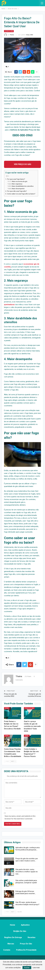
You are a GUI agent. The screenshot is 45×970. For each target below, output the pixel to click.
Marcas (11, 944)
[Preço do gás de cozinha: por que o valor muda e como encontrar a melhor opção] (9, 861)
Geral (7, 708)
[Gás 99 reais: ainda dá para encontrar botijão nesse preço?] (9, 905)
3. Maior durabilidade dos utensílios (21, 186)
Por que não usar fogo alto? (17, 191)
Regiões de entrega (13, 937)
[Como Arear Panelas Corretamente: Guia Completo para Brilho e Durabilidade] (12, 741)
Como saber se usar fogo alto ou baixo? (21, 194)
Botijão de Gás (19, 931)
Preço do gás (29, 708)
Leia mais (36, 967)
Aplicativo (25, 925)
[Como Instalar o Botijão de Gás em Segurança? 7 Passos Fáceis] (32, 741)
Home (12, 925)
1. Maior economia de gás (18, 181)
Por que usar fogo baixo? (16, 179)
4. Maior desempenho (17, 188)
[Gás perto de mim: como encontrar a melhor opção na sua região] (9, 872)
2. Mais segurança (16, 184)
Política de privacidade (26, 950)
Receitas (31, 937)
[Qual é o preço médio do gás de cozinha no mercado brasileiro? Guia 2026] (32, 713)
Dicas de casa (9, 31)
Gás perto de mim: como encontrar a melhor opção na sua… (26, 871)
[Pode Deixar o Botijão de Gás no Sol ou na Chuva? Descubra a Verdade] (12, 713)
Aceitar (27, 967)
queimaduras (9, 304)
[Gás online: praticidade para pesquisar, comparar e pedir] (9, 883)
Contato (6, 950)
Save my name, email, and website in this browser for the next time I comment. (20, 817)
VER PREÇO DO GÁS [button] (22, 164)
